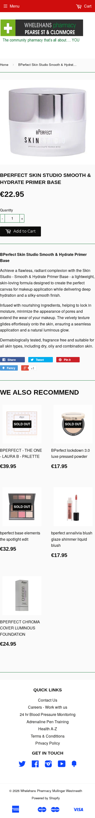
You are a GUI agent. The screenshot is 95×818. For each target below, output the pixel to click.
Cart (87, 6)
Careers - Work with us (47, 707)
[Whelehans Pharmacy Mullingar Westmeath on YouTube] (62, 765)
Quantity (6, 210)
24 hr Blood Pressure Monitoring (48, 714)
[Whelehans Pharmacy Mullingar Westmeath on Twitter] (22, 765)
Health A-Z (47, 728)
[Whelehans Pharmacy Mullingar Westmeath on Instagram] (48, 765)
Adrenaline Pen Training (48, 721)
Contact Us (47, 700)
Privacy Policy (47, 743)
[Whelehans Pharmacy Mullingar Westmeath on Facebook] (35, 765)
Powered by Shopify (46, 798)
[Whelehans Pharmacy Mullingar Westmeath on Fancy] (74, 765)
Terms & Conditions (48, 736)
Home (4, 64)
